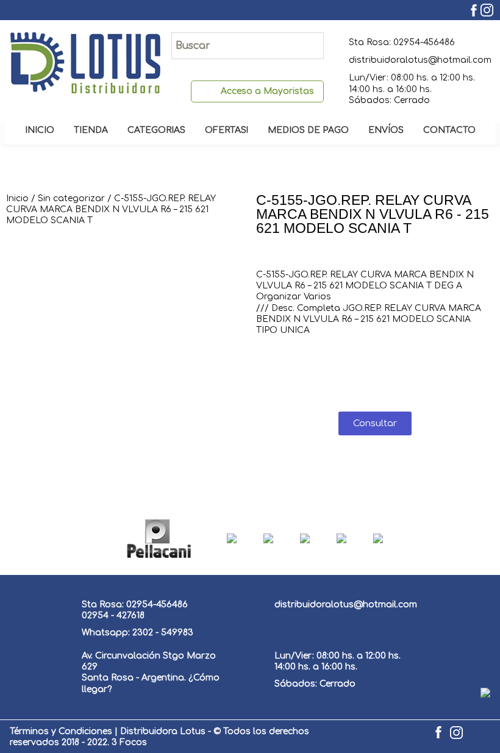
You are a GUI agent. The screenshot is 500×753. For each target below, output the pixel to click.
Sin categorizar (71, 198)
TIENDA (91, 130)
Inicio (17, 198)
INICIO (39, 130)
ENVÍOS (386, 130)
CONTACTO (449, 130)
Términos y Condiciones (61, 731)
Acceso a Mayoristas (267, 91)
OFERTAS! (226, 130)
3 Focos (129, 742)
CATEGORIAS (156, 130)
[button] (375, 423)
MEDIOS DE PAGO (308, 130)
